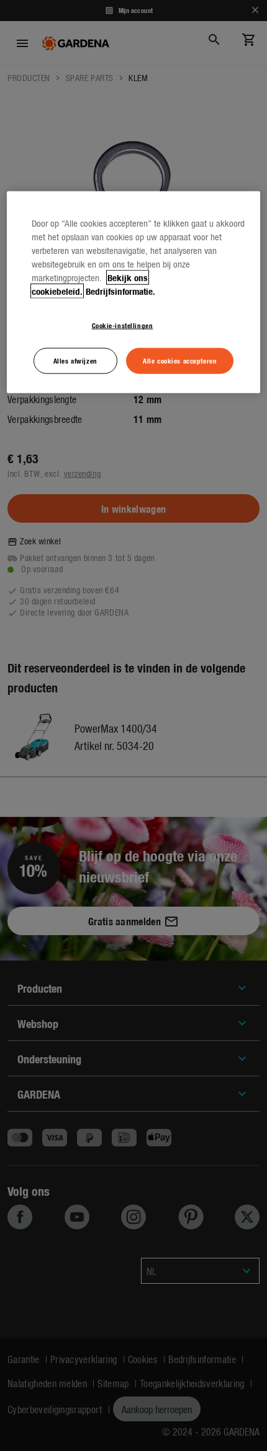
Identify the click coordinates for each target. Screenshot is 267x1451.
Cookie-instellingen (122, 325)
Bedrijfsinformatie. (120, 291)
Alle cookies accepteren (180, 360)
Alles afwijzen (75, 360)
